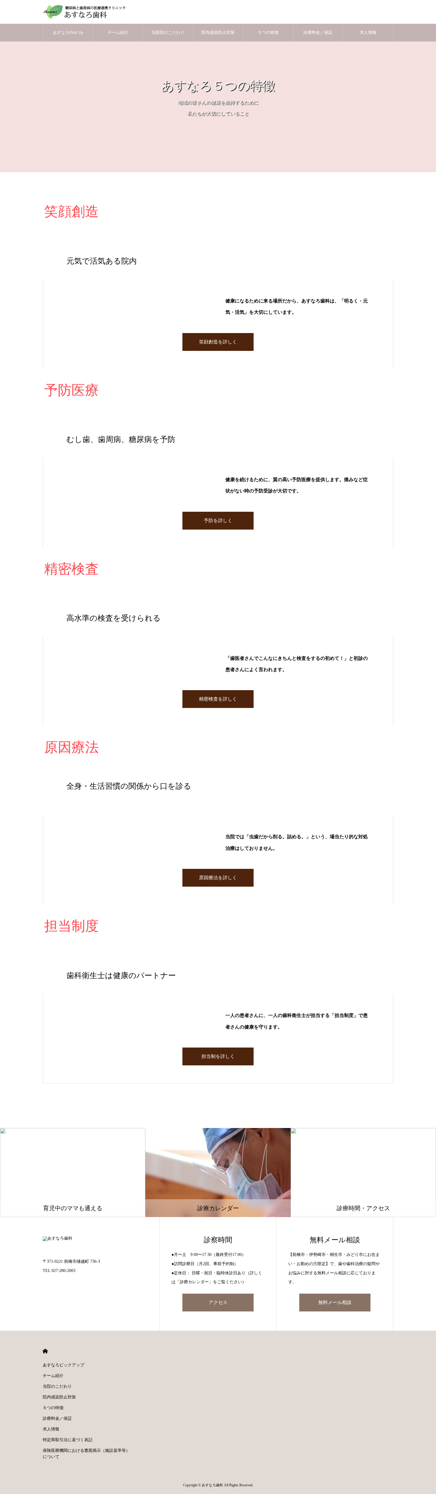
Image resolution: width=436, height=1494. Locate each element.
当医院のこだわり (167, 32)
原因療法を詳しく (218, 877)
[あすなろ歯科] (87, 11)
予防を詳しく (218, 520)
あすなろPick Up (68, 32)
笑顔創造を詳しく (218, 341)
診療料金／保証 (317, 32)
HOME (45, 1351)
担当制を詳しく (218, 1056)
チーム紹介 (118, 32)
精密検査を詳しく (218, 698)
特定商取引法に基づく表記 (68, 1440)
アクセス (218, 1302)
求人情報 (368, 32)
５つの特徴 (268, 32)
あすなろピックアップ (63, 1365)
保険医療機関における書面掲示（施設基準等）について (86, 1453)
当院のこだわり (57, 1386)
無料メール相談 (334, 1302)
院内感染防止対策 (218, 32)
